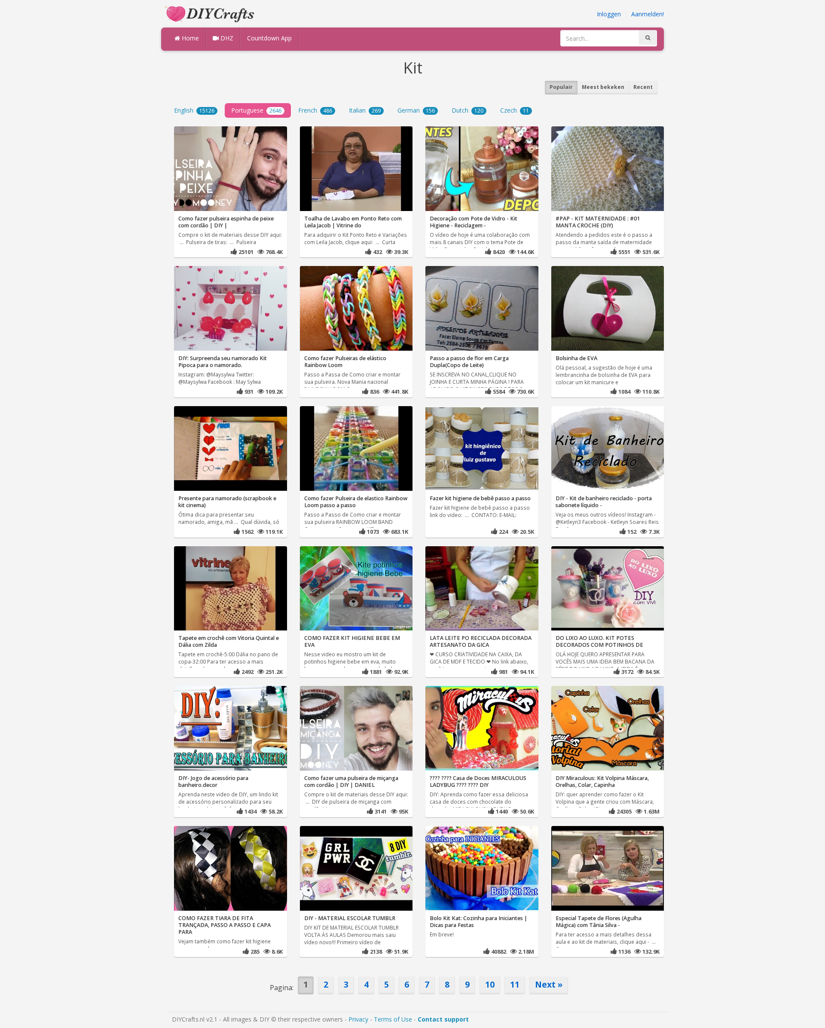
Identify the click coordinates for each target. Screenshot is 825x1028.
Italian (365, 110)
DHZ (226, 38)
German (416, 110)
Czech (514, 110)
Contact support (443, 1019)
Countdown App (269, 38)
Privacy (358, 1019)
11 (514, 984)
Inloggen (609, 14)
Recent (643, 87)
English (194, 110)
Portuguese (256, 110)
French (315, 110)
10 (490, 984)
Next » (548, 984)
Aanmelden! (647, 14)
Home (189, 38)
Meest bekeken (603, 87)
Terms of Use (393, 1019)
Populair (561, 87)
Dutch (467, 110)
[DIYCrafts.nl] (210, 13)
